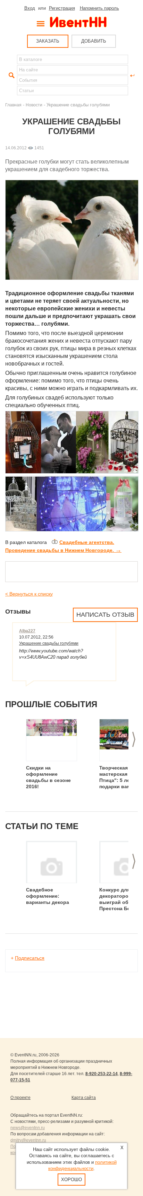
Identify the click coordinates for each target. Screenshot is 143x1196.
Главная (13, 105)
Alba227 (27, 630)
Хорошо (71, 1179)
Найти (11, 75)
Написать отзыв (105, 614)
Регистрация (62, 8)
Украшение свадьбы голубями (48, 643)
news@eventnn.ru (27, 1127)
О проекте (20, 1097)
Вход (29, 8)
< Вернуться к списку (29, 594)
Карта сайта (84, 1097)
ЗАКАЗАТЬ (47, 41)
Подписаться (29, 958)
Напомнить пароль (99, 8)
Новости (34, 105)
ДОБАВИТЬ (93, 41)
